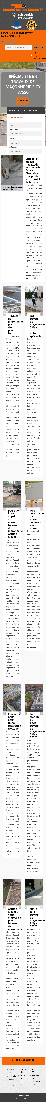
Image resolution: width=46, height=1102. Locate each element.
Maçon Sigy (23, 1077)
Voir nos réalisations (9, 42)
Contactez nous (22, 101)
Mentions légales (23, 1099)
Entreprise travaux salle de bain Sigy (12, 1080)
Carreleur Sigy (24, 1070)
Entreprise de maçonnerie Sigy (35, 1080)
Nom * (11, 121)
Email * (11, 139)
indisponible (25, 14)
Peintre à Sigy (12, 1071)
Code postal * (14, 129)
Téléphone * (13, 147)
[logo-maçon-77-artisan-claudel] (23, 6)
